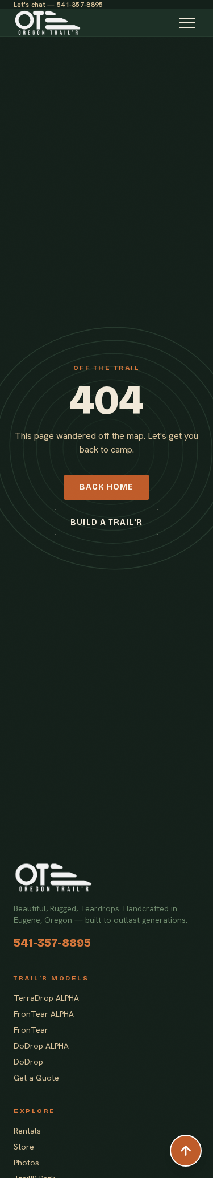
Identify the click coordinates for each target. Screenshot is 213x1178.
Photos (26, 1162)
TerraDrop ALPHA (46, 998)
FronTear (31, 1030)
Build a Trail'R (106, 522)
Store (24, 1147)
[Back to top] (186, 1151)
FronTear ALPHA (44, 1014)
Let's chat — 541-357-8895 (58, 4)
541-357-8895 (52, 942)
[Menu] (186, 22)
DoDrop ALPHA (41, 1046)
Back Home (106, 487)
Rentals (27, 1131)
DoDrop (28, 1062)
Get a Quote (36, 1078)
